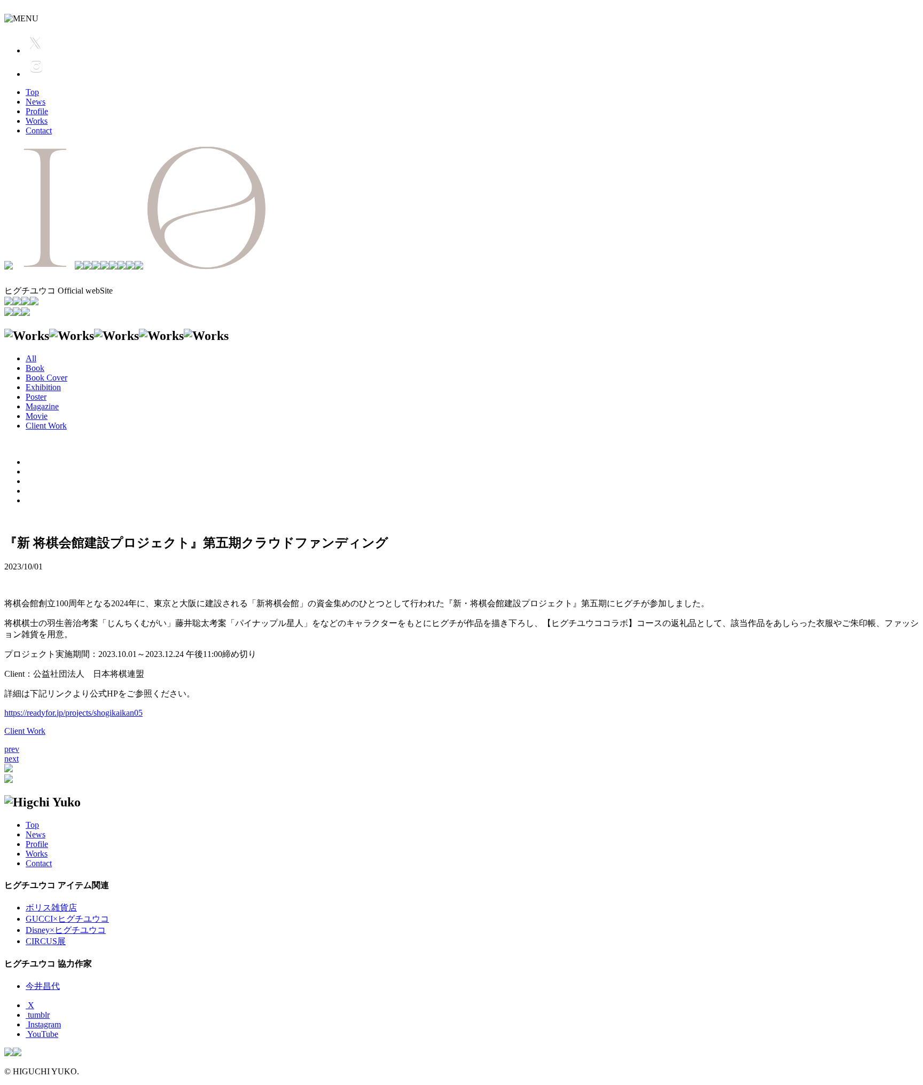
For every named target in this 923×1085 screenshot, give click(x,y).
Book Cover (46, 377)
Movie (37, 416)
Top (32, 92)
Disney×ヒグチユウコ (66, 929)
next (11, 758)
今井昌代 (43, 986)
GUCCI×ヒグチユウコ (67, 918)
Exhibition (43, 387)
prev (11, 749)
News (35, 101)
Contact (39, 130)
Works (37, 120)
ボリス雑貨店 (51, 907)
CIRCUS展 (46, 941)
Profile (37, 111)
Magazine (42, 406)
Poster (36, 396)
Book (35, 368)
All (31, 358)
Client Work (46, 425)
